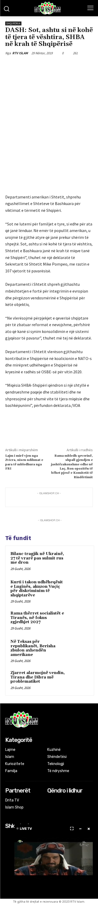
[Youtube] (71, 800)
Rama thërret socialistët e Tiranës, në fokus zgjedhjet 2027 (37, 617)
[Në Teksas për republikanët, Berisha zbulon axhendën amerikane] (78, 649)
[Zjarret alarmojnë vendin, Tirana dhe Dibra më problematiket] (78, 680)
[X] (39, 65)
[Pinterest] (51, 65)
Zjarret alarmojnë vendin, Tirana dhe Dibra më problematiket (37, 677)
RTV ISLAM (20, 53)
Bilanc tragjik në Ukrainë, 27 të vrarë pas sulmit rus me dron (37, 558)
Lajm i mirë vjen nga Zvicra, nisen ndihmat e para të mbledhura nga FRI (24, 462)
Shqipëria (13, 23)
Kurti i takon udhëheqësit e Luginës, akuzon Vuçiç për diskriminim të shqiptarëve (36, 589)
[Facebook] (27, 65)
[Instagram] (57, 800)
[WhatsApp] (63, 65)
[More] (75, 65)
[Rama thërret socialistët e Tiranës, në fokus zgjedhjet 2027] (78, 620)
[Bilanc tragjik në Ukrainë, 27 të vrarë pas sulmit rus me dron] (78, 561)
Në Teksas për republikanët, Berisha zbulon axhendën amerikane (32, 648)
